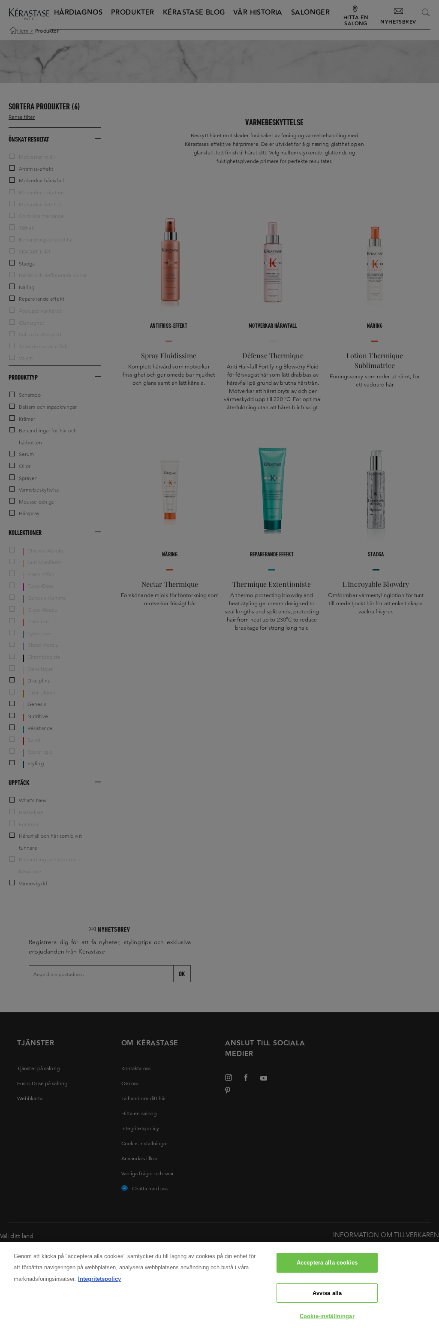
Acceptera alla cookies (327, 1262)
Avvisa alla (327, 1293)
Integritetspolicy (99, 1279)
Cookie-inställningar (327, 1316)
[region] (219, 1285)
